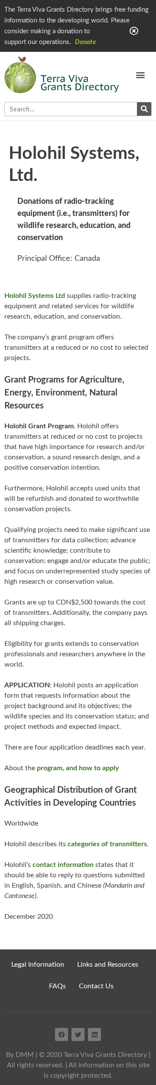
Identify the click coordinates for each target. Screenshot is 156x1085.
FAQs (57, 986)
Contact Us (96, 986)
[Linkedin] (94, 1034)
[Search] (144, 109)
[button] (140, 75)
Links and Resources (107, 964)
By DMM (20, 1054)
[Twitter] (78, 1034)
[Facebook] (61, 1034)
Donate (85, 42)
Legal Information (37, 964)
